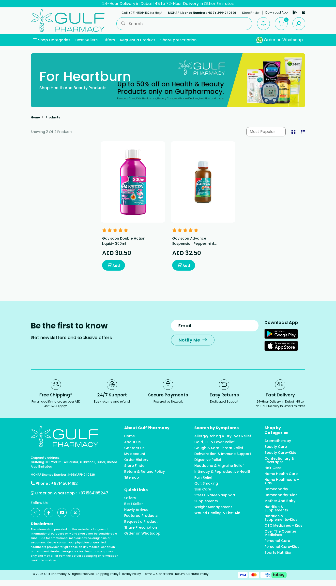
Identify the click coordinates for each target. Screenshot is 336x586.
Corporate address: (45, 458)
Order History (136, 459)
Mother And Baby (279, 501)
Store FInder (135, 465)
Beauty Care (275, 446)
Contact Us (134, 448)
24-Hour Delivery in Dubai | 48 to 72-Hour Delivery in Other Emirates (168, 3)
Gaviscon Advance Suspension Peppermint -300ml (193, 243)
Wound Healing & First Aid (217, 513)
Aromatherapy (277, 440)
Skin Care (202, 489)
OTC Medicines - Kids (283, 525)
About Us (132, 442)
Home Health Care (281, 473)
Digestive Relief (207, 459)
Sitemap (131, 477)
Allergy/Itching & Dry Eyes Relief (222, 436)
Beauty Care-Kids (280, 452)
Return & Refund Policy (144, 471)
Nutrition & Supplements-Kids (280, 517)
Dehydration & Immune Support (222, 454)
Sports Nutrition (278, 552)
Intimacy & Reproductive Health (222, 471)
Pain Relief (203, 477)
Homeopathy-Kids (280, 495)
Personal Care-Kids (281, 546)
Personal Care (277, 540)
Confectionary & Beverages (279, 460)
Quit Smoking (206, 483)
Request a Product (137, 40)
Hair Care (272, 468)
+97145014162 (64, 483)
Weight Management (213, 507)
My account (134, 454)
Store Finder (251, 13)
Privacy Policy (131, 574)
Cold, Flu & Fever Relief (214, 442)
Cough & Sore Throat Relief (218, 448)
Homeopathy (276, 489)
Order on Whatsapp (283, 40)
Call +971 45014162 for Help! (142, 13)
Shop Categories (53, 40)
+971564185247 (93, 493)
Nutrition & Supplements (276, 508)
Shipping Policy (107, 574)
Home (35, 117)
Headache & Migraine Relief (219, 465)
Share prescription (178, 40)
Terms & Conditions (158, 574)
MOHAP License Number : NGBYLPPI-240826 (202, 13)
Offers (109, 40)
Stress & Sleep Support (214, 495)
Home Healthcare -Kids (281, 481)
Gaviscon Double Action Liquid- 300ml (123, 241)
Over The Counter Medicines (280, 533)
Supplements (206, 501)
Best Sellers (86, 40)
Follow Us (39, 502)
